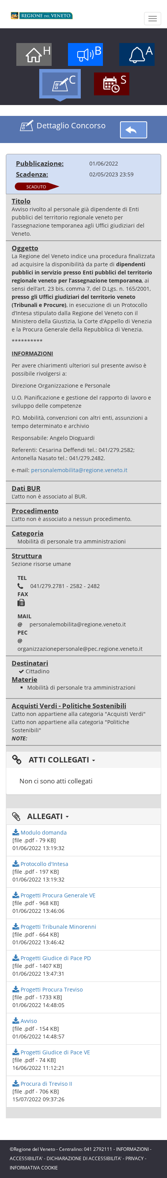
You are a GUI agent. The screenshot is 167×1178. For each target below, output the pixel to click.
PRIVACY (134, 1158)
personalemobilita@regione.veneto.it (79, 470)
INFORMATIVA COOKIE (34, 1167)
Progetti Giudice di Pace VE (54, 1052)
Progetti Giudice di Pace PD (55, 958)
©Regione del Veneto (32, 1149)
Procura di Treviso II (45, 1083)
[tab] (83, 760)
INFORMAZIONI (132, 1149)
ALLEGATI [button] (45, 816)
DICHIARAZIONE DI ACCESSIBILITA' (84, 1158)
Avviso (28, 1020)
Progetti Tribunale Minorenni (57, 926)
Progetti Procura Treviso (51, 989)
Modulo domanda (43, 832)
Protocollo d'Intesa (43, 864)
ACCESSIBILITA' (26, 1158)
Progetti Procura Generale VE (57, 895)
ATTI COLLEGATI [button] (59, 759)
